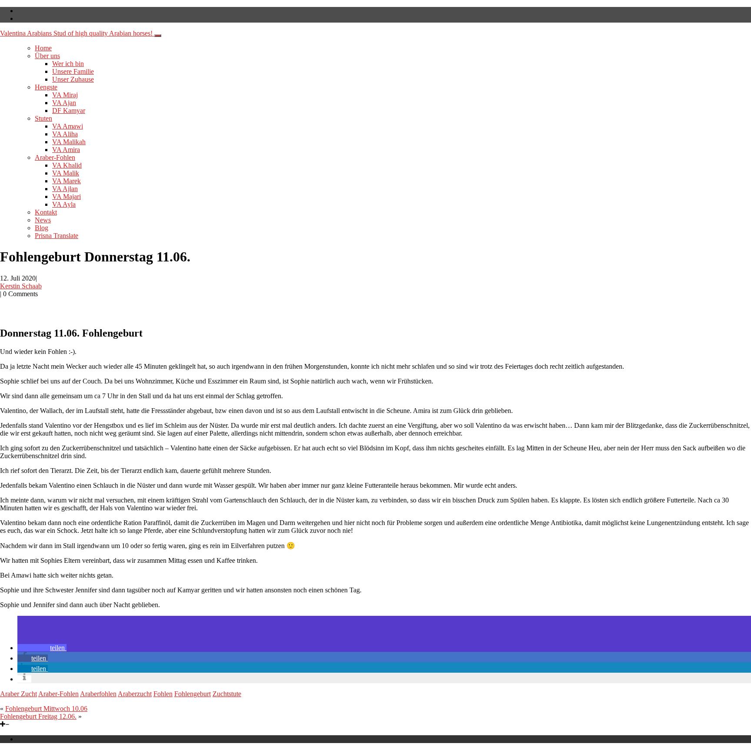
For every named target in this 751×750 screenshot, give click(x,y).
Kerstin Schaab (21, 286)
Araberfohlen (98, 693)
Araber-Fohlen (55, 157)
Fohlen (163, 693)
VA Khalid (67, 165)
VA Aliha (65, 134)
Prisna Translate (56, 235)
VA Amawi (67, 126)
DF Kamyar (68, 110)
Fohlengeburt (192, 693)
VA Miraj (65, 95)
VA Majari (66, 196)
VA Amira (66, 149)
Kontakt (46, 212)
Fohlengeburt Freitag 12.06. (38, 716)
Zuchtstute (227, 693)
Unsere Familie (73, 71)
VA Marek (66, 181)
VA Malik (65, 173)
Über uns (47, 55)
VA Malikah (69, 141)
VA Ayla (64, 204)
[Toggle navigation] (157, 35)
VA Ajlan (65, 188)
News (43, 220)
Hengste (46, 87)
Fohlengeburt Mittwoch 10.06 (46, 708)
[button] (41, 647)
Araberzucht (135, 693)
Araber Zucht (18, 693)
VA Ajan (64, 102)
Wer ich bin (68, 63)
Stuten (43, 118)
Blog (41, 227)
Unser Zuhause (73, 79)
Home (43, 48)
